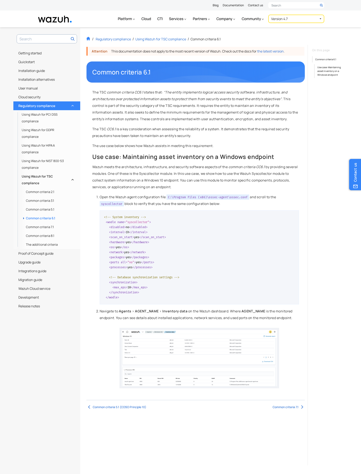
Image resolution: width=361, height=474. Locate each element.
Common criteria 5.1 (40, 209)
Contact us (255, 5)
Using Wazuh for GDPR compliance (38, 133)
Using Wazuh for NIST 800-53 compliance (43, 164)
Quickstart (26, 62)
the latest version (270, 51)
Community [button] (252, 18)
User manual (28, 88)
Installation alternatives (36, 79)
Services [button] (176, 18)
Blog (216, 5)
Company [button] (224, 18)
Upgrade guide (29, 262)
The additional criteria (42, 244)
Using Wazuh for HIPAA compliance (38, 148)
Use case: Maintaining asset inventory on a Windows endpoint (329, 71)
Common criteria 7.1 (40, 227)
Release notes (29, 306)
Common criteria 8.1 (40, 236)
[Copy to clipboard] (294, 215)
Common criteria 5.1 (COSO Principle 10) (119, 407)
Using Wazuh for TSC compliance (47, 179)
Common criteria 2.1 (40, 192)
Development (28, 297)
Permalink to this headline (153, 72)
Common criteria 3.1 (40, 200)
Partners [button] (200, 18)
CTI (160, 18)
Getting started (30, 53)
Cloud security (29, 97)
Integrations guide (32, 271)
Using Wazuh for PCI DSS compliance (39, 117)
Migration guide (30, 279)
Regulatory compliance (45, 104)
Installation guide (31, 70)
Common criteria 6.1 (40, 218)
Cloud (146, 18)
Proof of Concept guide (35, 253)
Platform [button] (125, 18)
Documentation (233, 5)
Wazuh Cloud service (34, 288)
